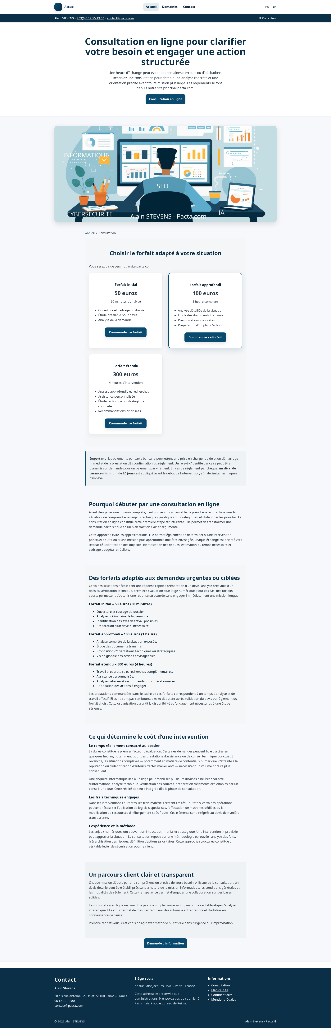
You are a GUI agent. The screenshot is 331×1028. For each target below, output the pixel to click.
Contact (189, 7)
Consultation (220, 985)
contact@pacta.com (120, 18)
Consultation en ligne (165, 99)
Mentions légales (223, 999)
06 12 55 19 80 (64, 1001)
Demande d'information (165, 943)
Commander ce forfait (126, 332)
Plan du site (219, 990)
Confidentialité (222, 995)
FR (267, 6)
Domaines (170, 7)
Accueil (151, 7)
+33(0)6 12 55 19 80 (90, 18)
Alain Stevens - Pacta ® (261, 1021)
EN (275, 6)
